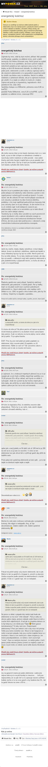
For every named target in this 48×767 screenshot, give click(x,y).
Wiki (41, 6)
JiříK (2, 269)
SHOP (31, 6)
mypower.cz (10, 140)
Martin (9, 539)
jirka (2, 43)
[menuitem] (18, 11)
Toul (8, 391)
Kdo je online (6, 732)
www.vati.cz (17, 533)
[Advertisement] (24, 118)
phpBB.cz (29, 750)
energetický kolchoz (12, 16)
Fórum (26, 6)
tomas (9, 177)
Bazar (36, 6)
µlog (45, 6)
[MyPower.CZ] (10, 3)
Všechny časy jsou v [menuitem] (35, 738)
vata (8, 508)
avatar (3, 415)
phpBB (17, 745)
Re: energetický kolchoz (12, 147)
